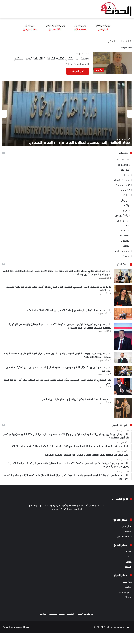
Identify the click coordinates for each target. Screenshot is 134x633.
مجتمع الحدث (123, 235)
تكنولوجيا (125, 190)
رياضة (127, 205)
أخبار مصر (125, 170)
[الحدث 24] (116, 9)
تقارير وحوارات (123, 185)
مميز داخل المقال (121, 251)
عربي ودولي (123, 220)
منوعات (126, 256)
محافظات (125, 241)
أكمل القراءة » (77, 71)
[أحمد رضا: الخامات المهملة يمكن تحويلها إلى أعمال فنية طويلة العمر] (123, 408)
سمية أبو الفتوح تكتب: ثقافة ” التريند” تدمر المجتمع (50, 58)
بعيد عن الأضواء (122, 180)
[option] (67, 113)
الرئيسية (125, 41)
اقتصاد (126, 175)
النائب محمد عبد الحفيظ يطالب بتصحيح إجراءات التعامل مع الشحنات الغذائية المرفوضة (69, 310)
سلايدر (126, 210)
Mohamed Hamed (21, 627)
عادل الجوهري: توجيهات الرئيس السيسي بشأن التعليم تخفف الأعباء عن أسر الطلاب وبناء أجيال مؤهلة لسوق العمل (57, 382)
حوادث (126, 195)
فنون (127, 225)
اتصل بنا (43, 614)
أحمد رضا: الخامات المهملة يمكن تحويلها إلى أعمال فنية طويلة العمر (77, 399)
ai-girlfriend (124, 165)
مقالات (126, 246)
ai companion (123, 159)
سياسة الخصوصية (57, 614)
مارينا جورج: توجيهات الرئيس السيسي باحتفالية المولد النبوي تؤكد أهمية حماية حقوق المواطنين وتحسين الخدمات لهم (58, 289)
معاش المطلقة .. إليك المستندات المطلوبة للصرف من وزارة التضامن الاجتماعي (79, 142)
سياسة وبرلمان (122, 215)
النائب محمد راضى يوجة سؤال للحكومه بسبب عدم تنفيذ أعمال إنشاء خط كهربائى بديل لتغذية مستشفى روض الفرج (58, 369)
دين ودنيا (125, 200)
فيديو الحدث (123, 230)
